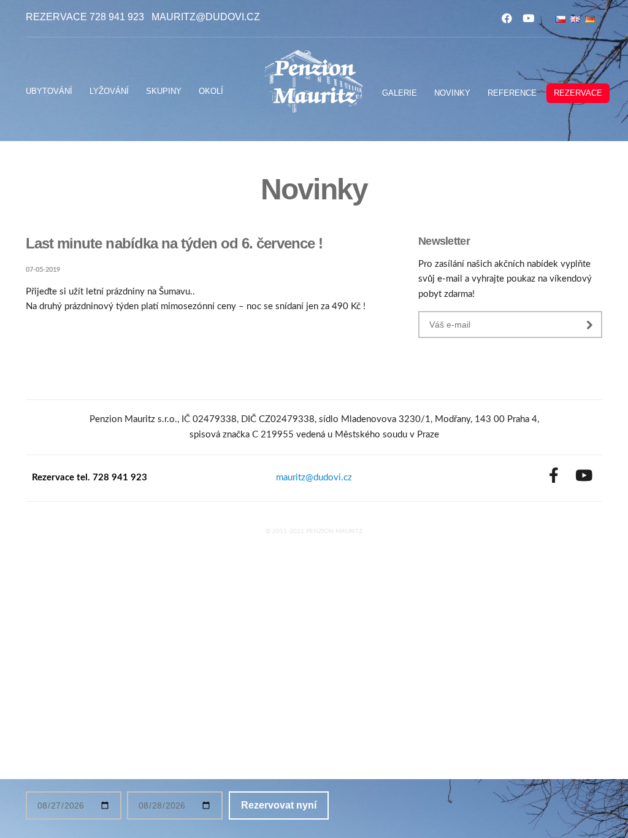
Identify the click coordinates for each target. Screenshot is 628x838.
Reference (512, 93)
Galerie (399, 93)
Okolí (211, 91)
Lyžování (109, 91)
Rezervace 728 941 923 (85, 17)
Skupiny (164, 91)
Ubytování (49, 91)
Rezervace (578, 93)
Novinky (452, 93)
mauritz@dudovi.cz (205, 17)
